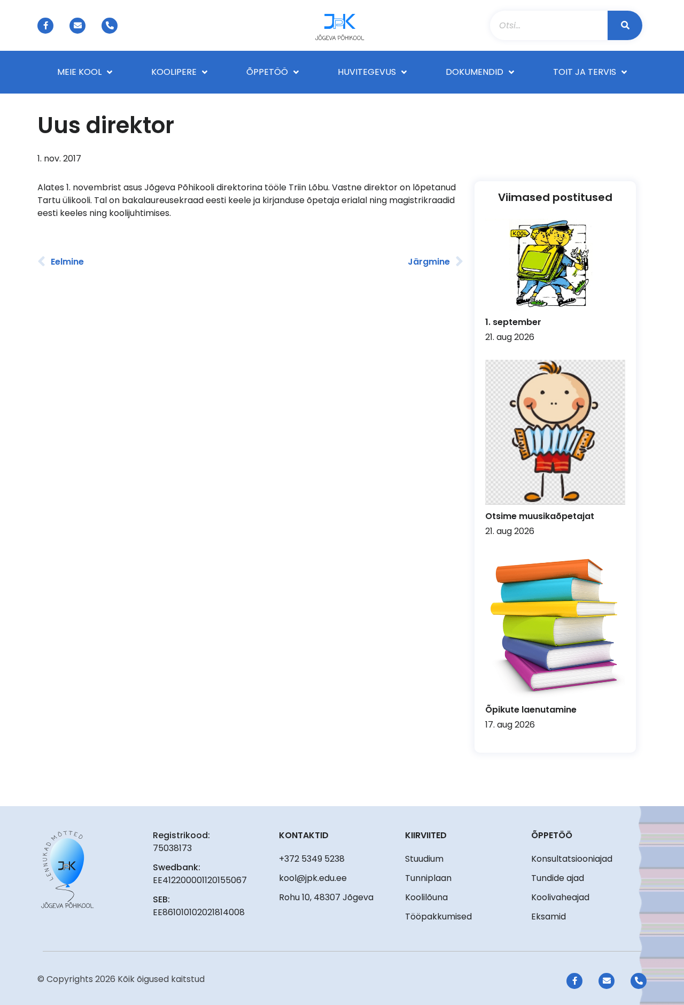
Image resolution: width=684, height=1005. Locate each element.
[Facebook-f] (45, 26)
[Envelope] (77, 26)
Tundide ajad (557, 878)
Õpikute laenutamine (531, 709)
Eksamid (548, 916)
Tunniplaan (428, 878)
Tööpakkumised (438, 916)
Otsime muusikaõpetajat (539, 516)
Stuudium (424, 859)
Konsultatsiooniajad (571, 859)
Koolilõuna (426, 897)
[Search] (625, 25)
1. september (513, 322)
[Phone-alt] (110, 26)
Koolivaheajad (560, 897)
